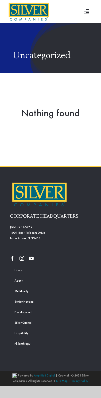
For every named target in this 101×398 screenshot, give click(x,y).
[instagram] (21, 258)
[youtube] (31, 258)
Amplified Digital (44, 375)
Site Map (62, 381)
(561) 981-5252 (21, 227)
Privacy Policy (79, 381)
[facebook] (12, 258)
